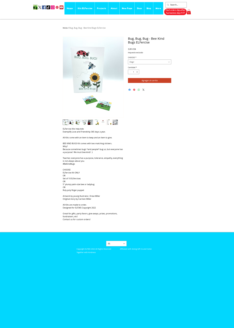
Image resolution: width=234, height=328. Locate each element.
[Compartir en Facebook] (129, 89)
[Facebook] (44, 7)
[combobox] (149, 62)
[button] (189, 11)
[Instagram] (53, 7)
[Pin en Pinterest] (134, 89)
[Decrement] (129, 72)
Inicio (65, 28)
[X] (40, 7)
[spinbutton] (133, 72)
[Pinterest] (57, 7)
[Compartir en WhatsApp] (138, 89)
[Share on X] (143, 89)
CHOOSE (132, 57)
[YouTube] (61, 7)
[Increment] (137, 72)
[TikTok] (48, 7)
